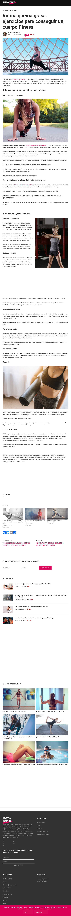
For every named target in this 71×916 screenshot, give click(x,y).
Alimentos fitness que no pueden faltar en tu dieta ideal (49, 544)
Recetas (5, 900)
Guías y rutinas (7, 10)
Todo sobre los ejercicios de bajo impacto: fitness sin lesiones (16, 544)
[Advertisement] (35, 286)
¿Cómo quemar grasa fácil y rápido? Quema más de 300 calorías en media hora (13, 522)
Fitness (14, 10)
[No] (69, 910)
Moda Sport (6, 891)
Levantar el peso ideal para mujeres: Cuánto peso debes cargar (34, 618)
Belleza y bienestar (7, 878)
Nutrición (5, 897)
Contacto (39, 825)
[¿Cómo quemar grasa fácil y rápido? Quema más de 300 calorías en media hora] (13, 514)
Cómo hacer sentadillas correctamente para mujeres (31, 606)
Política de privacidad (42, 831)
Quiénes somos (41, 822)
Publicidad (39, 828)
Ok (26, 912)
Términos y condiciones (43, 834)
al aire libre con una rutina (19, 79)
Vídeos (4, 903)
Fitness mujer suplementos (10, 885)
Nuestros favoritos (7, 894)
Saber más (39, 912)
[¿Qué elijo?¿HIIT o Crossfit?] (57, 514)
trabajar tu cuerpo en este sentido (23, 184)
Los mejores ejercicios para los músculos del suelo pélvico (33, 584)
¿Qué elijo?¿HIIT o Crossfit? (54, 520)
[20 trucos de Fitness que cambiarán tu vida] (35, 514)
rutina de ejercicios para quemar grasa (36, 145)
